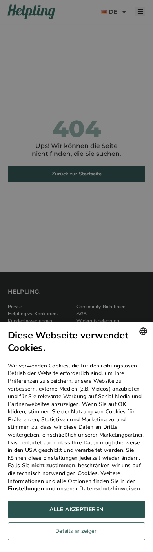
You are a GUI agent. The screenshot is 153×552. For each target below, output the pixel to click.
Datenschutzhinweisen (109, 488)
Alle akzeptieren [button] (76, 509)
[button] (76, 533)
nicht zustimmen (53, 465)
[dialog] (76, 437)
